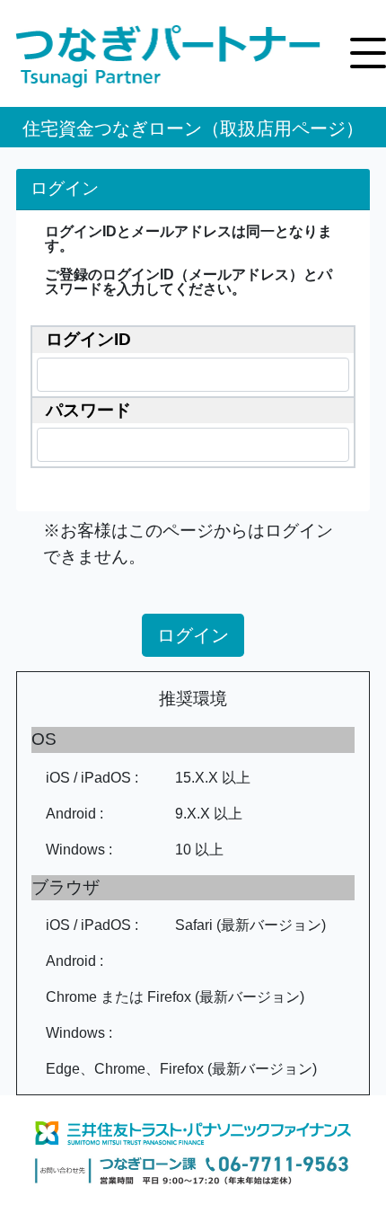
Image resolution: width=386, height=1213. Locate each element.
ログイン (193, 635)
